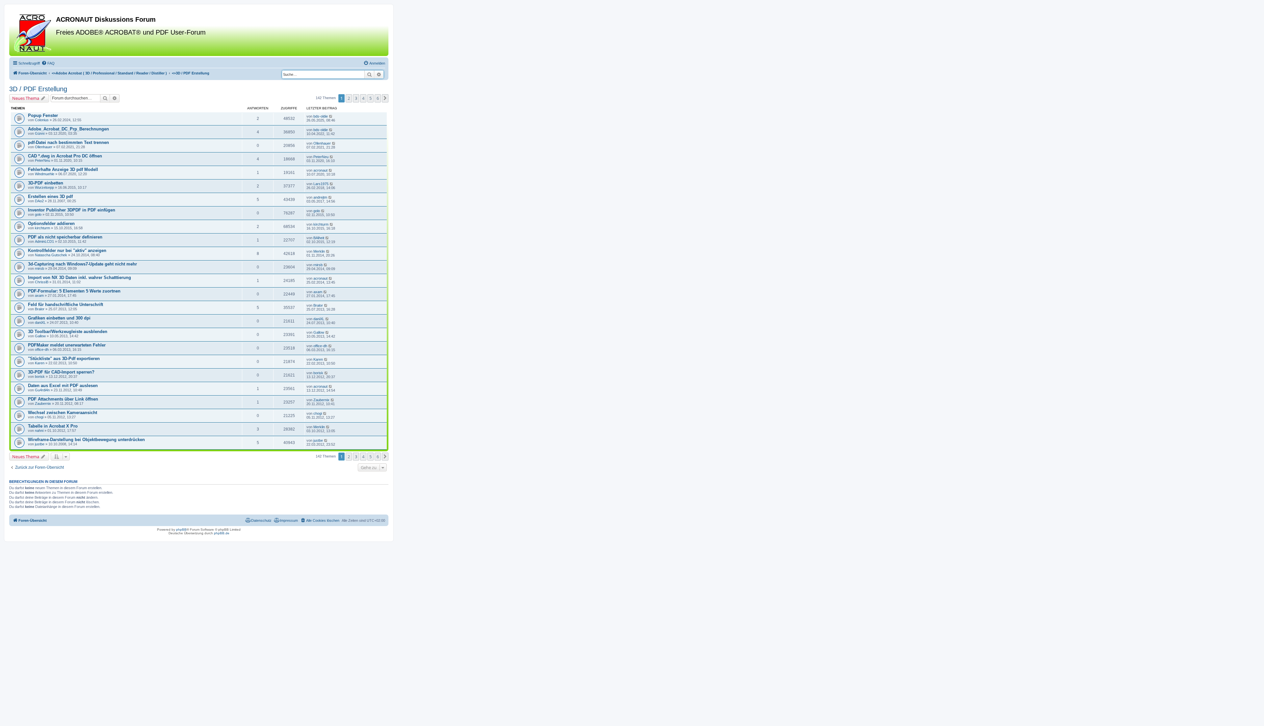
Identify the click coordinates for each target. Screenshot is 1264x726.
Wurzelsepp (44, 187)
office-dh (42, 349)
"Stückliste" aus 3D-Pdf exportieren (64, 358)
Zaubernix (43, 403)
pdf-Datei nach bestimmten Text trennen (68, 142)
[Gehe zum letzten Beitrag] (331, 116)
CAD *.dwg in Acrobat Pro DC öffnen (65, 156)
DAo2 (39, 201)
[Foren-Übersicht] (33, 32)
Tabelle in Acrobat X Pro (53, 426)
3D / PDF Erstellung (38, 89)
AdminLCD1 (44, 241)
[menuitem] (48, 63)
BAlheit (318, 238)
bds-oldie (320, 116)
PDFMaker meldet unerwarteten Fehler (67, 345)
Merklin (319, 251)
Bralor (39, 309)
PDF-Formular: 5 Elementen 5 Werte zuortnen (74, 291)
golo (38, 214)
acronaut (320, 170)
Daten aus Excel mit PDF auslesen (63, 385)
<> (109, 73)
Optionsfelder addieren (51, 223)
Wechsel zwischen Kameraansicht (62, 412)
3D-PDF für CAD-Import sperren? (61, 372)
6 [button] (378, 98)
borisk (40, 376)
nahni (39, 431)
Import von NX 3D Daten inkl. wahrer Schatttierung (79, 277)
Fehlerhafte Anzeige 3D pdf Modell (63, 169)
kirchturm (42, 228)
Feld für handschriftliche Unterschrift (65, 304)
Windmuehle (44, 174)
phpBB (181, 529)
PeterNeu (42, 160)
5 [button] (370, 98)
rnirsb (39, 268)
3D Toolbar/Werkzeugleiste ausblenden (67, 331)
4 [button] (363, 98)
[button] (385, 98)
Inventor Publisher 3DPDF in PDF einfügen (71, 210)
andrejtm (320, 197)
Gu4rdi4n (42, 390)
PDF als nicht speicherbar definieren (65, 237)
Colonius (42, 120)
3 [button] (356, 98)
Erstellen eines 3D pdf (50, 196)
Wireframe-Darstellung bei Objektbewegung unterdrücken (86, 439)
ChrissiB (41, 282)
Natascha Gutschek (51, 255)
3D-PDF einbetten (45, 183)
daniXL (40, 322)
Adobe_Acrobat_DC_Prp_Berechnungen (68, 128)
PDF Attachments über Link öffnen (63, 399)
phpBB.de (221, 533)
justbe (39, 444)
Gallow (40, 336)
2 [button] (349, 98)
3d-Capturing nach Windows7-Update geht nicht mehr (82, 264)
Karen (39, 363)
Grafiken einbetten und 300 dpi (59, 318)
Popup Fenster (43, 115)
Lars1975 (321, 184)
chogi (39, 417)
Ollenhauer (43, 147)
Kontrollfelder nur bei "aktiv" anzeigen (67, 250)
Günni (39, 133)
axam (39, 295)
